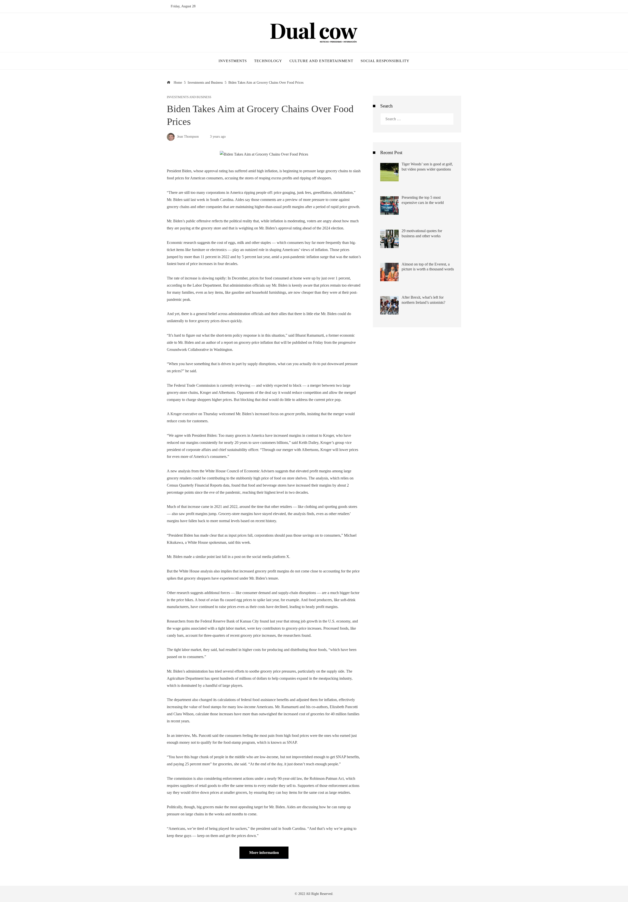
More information (264, 852)
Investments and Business (189, 97)
